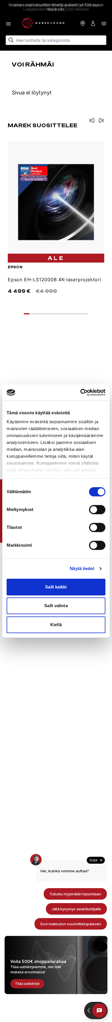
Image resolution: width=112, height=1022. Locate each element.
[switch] (97, 509)
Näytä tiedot (82, 568)
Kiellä (56, 624)
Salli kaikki (56, 586)
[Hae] (11, 40)
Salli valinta (55, 605)
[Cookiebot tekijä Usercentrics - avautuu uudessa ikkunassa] (80, 392)
